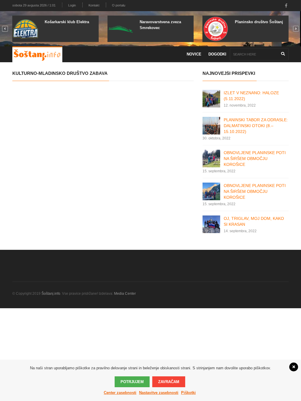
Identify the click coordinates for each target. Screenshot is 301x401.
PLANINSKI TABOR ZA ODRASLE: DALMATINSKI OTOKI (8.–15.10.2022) (256, 125)
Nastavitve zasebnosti (158, 392)
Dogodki (217, 54)
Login (72, 5)
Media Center (125, 294)
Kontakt (93, 5)
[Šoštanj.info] (37, 54)
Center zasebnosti (120, 392)
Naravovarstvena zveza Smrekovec (160, 25)
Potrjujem (132, 382)
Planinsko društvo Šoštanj (259, 22)
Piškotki (188, 392)
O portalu (118, 5)
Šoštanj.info (50, 294)
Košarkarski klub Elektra (67, 22)
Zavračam (168, 382)
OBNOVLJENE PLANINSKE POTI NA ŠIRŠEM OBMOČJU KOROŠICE (255, 158)
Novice (194, 54)
